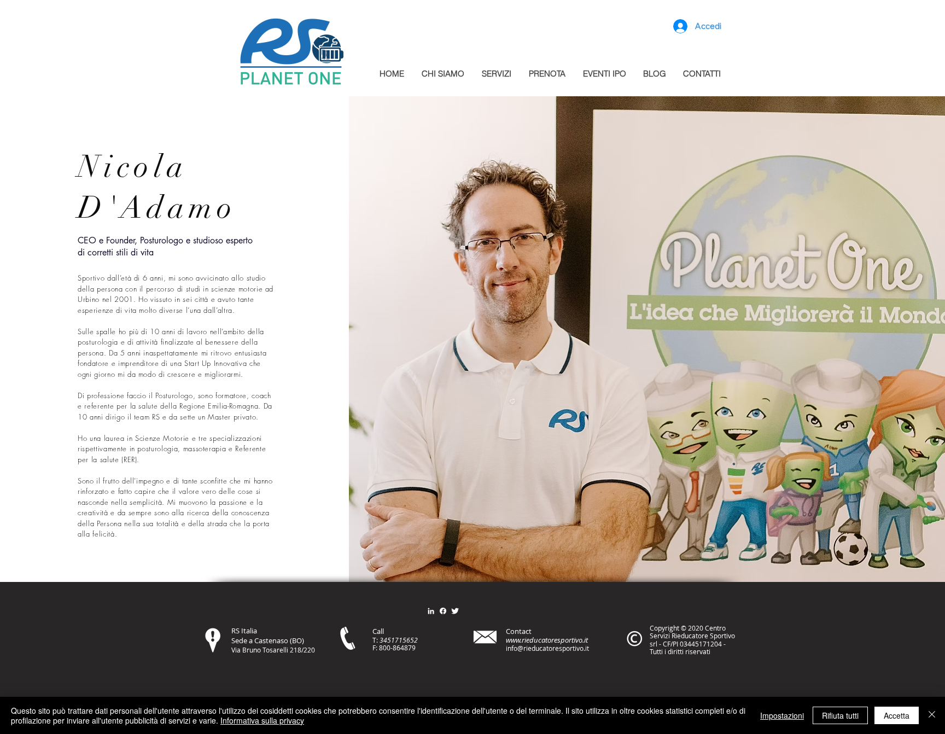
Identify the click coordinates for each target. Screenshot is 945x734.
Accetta (896, 715)
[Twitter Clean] (455, 611)
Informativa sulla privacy (262, 720)
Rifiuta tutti (840, 715)
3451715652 (399, 640)
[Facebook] (443, 611)
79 (412, 647)
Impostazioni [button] (782, 715)
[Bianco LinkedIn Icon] (431, 611)
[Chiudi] (931, 715)
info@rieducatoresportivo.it (547, 648)
